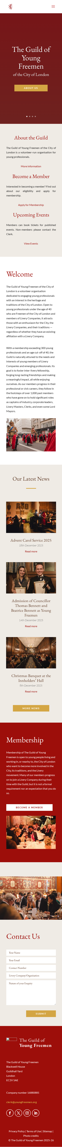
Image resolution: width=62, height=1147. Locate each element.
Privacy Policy (17, 1131)
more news (31, 708)
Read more (31, 551)
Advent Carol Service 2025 (31, 540)
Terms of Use (33, 1131)
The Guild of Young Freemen (31, 57)
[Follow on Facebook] (10, 1113)
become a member (29, 807)
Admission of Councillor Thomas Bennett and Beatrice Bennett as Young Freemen (31, 608)
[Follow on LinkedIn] (35, 1113)
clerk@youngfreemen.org (21, 1102)
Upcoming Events (31, 215)
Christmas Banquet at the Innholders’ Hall (31, 678)
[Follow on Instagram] (27, 1113)
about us (31, 88)
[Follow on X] (18, 1113)
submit (41, 1013)
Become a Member (31, 177)
